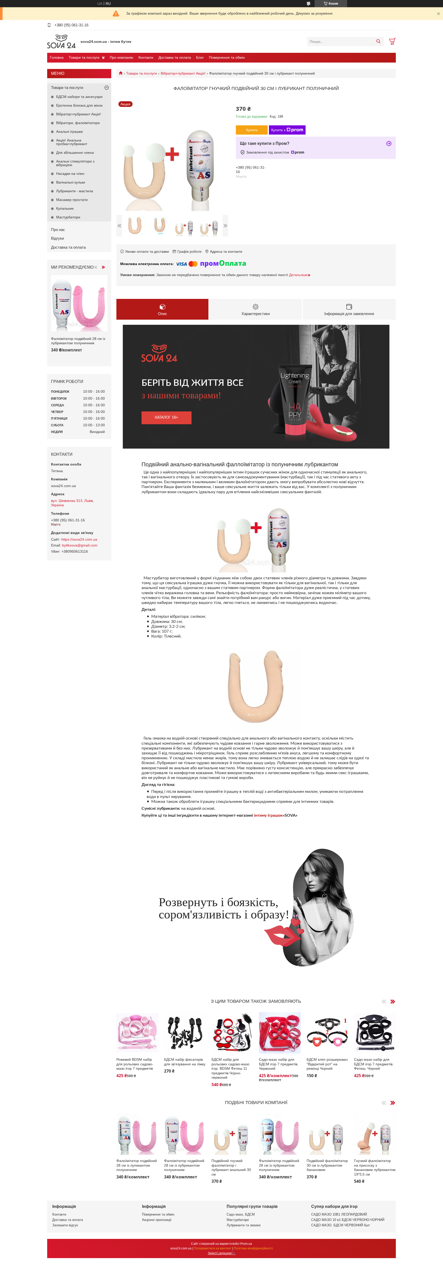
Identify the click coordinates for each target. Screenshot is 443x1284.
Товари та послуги (84, 57)
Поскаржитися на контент (212, 1248)
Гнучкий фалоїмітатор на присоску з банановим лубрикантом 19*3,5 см (375, 1167)
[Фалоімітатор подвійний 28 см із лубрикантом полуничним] (185, 1134)
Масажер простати (72, 200)
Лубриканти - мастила (74, 191)
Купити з (278, 130)
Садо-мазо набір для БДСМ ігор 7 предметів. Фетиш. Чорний (374, 1063)
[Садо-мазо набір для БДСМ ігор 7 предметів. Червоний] (280, 1033)
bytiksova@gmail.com (79, 545)
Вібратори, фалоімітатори (78, 123)
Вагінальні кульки (70, 182)
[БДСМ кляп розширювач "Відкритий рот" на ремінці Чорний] (327, 1033)
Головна (57, 57)
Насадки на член (70, 173)
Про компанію (121, 57)
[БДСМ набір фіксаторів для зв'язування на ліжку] (185, 1033)
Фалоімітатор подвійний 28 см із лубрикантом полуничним (184, 1165)
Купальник (65, 208)
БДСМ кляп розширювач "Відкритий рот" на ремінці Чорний (327, 1063)
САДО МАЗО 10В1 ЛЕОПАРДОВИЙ (339, 1214)
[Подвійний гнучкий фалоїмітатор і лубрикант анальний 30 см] (232, 1134)
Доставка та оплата (174, 57)
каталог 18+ (166, 417)
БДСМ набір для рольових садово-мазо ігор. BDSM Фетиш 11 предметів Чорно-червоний (230, 1068)
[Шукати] (378, 41)
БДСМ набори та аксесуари (79, 97)
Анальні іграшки (69, 131)
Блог (200, 57)
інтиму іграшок (268, 815)
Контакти (145, 57)
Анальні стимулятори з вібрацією (75, 163)
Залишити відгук (65, 1225)
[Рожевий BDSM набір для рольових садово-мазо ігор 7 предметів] (137, 1033)
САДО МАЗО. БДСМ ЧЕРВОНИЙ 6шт (340, 1225)
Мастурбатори (68, 217)
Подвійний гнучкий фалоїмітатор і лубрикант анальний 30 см (231, 1167)
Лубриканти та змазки (243, 1225)
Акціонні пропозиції (157, 1220)
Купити (252, 130)
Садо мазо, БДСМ (241, 1214)
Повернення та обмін (227, 57)
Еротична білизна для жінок (79, 105)
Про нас (58, 229)
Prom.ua (246, 1244)
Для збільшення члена (75, 152)
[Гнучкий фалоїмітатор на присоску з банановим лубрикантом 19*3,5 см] (375, 1134)
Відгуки (57, 238)
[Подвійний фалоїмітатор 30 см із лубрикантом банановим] (327, 1134)
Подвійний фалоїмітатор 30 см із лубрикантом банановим (327, 1165)
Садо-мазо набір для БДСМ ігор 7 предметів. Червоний (278, 1063)
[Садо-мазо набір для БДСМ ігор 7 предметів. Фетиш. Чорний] (375, 1033)
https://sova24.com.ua (79, 539)
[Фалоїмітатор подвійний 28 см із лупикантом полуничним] (137, 1134)
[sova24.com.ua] (62, 41)
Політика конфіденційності (253, 1248)
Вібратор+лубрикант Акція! (183, 73)
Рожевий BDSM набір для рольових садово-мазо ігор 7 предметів (134, 1063)
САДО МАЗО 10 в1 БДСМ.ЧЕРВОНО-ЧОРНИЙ (347, 1220)
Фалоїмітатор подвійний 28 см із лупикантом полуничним (136, 1165)
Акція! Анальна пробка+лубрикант (71, 142)
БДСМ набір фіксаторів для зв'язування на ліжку (184, 1061)
